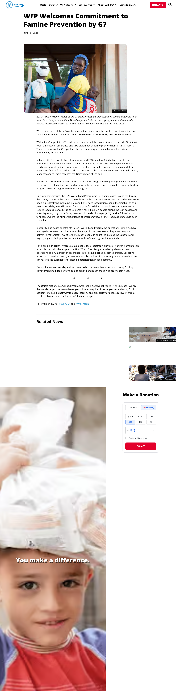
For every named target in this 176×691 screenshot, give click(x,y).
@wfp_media (83, 303)
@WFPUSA (64, 303)
